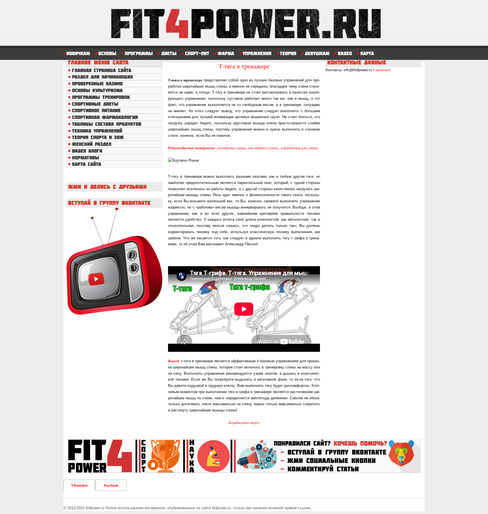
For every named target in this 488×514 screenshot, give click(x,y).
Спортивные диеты (95, 104)
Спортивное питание (96, 110)
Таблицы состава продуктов (106, 124)
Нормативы (85, 157)
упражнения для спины (299, 147)
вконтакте (383, 69)
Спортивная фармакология (105, 117)
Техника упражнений (97, 130)
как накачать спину (263, 147)
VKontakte (79, 485)
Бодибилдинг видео (244, 422)
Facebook (111, 485)
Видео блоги (87, 150)
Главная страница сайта (101, 70)
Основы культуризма (97, 90)
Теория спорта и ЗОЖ (98, 137)
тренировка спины (231, 147)
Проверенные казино (97, 83)
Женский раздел (91, 144)
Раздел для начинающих (102, 76)
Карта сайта (86, 164)
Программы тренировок (101, 97)
